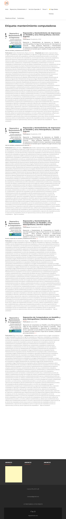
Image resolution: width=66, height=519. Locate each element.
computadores (47, 337)
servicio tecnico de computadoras (23, 111)
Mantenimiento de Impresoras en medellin (42, 75)
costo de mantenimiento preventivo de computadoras (23, 244)
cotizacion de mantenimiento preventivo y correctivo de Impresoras (32, 151)
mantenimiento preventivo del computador (48, 90)
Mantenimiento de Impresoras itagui (27, 79)
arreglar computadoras (11, 54)
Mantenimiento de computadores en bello (45, 260)
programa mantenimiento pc (20, 194)
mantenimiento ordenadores (46, 83)
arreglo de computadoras (24, 54)
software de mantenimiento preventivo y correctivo (24, 113)
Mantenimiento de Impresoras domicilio (38, 70)
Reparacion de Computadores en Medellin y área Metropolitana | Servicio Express (41, 318)
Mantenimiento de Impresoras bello (26, 69)
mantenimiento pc (41, 85)
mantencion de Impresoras (53, 61)
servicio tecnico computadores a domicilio (25, 301)
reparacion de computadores (49, 389)
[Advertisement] (13, 474)
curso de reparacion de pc (37, 57)
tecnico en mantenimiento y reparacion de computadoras (26, 118)
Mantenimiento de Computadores (29, 254)
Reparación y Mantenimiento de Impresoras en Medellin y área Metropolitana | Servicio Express (41, 35)
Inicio (6, 9)
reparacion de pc (9, 106)
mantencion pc (18, 62)
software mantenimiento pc (44, 113)
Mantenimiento (21, 53)
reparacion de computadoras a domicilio (23, 198)
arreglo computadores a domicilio (22, 242)
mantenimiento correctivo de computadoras (32, 157)
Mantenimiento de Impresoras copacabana (16, 70)
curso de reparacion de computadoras (21, 57)
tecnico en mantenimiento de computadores (38, 402)
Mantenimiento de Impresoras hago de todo (27, 172)
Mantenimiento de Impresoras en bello (28, 72)
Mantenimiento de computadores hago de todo (31, 267)
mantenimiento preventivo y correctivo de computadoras (20, 188)
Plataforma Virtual (10, 18)
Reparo (27, 53)
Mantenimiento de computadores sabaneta (21, 270)
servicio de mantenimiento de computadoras (16, 203)
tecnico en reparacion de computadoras (40, 403)
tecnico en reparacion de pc (20, 119)
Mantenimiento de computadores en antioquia (22, 260)
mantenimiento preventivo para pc (35, 92)
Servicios (31, 53)
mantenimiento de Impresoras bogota (45, 69)
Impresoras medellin (40, 61)
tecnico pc (30, 119)
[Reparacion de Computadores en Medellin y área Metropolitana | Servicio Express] (13, 324)
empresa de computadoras (52, 57)
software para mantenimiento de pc (24, 207)
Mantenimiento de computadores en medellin (16, 265)
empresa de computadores (20, 247)
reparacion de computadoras (40, 103)
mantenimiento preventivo (23, 87)
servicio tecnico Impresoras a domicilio (18, 206)
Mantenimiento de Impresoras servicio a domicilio (29, 175)
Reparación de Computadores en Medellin (16, 390)
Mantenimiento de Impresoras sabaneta (39, 80)
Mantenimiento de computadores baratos (15, 257)
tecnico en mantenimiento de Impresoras (15, 211)
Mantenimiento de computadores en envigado (25, 263)
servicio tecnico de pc (37, 111)
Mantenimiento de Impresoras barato (41, 67)
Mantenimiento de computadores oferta (26, 268)
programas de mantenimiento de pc (43, 101)
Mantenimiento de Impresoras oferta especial (16, 80)
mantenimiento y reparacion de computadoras (19, 191)
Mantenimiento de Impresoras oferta (47, 79)
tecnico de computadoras (30, 116)
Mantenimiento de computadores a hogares (22, 255)
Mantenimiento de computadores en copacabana (17, 262)
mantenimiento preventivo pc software (15, 93)
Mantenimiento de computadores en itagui (48, 263)
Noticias (51, 13)
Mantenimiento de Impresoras (33, 66)
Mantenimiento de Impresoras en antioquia (37, 165)
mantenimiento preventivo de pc (34, 88)
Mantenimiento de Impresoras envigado (38, 77)
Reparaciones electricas (46, 106)
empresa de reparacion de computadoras (28, 59)
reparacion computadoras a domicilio (23, 103)
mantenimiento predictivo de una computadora (19, 180)
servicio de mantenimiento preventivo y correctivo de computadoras (30, 109)
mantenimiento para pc (30, 85)
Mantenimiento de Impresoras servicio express (34, 82)
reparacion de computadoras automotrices (30, 105)
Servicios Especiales (34, 9)
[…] (30, 50)
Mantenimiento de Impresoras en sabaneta (16, 77)
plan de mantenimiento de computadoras (31, 98)
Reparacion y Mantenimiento (18, 9)
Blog (14, 335)
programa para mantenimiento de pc (24, 101)
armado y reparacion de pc (51, 53)
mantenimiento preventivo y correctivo (36, 93)
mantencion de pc (9, 62)
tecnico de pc (41, 116)
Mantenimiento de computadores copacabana (28, 258)
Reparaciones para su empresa (19, 108)
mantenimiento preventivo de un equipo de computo (23, 90)
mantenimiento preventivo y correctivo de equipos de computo (36, 95)
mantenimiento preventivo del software (15, 92)
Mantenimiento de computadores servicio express (18, 271)
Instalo (14, 53)
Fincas (44, 9)
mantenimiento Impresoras (32, 83)
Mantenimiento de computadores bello (37, 257)
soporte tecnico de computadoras (19, 209)
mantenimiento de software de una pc (14, 83)
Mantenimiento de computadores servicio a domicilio (46, 270)
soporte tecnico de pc (18, 116)
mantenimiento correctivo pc (40, 64)
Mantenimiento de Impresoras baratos (39, 162)
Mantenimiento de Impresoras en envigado (24, 169)
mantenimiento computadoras (30, 62)
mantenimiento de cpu (54, 64)
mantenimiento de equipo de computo (15, 66)
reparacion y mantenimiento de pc (30, 106)
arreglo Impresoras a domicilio (46, 54)
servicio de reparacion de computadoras (23, 204)
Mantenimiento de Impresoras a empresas (32, 160)
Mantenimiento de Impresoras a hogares (21, 67)
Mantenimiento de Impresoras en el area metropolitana (26, 74)
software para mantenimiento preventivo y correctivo (30, 114)
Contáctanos (20, 18)
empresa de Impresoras (11, 59)
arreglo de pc (34, 54)
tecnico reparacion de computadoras (42, 119)
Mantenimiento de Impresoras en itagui (20, 75)
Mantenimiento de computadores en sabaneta (40, 265)
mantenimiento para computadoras (14, 85)
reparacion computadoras (23, 196)
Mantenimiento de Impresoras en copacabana (27, 167)
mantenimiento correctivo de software (23, 64)
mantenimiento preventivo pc (51, 92)
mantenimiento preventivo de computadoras (42, 87)
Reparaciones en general (24, 201)
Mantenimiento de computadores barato (43, 255)
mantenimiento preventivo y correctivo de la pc (24, 190)
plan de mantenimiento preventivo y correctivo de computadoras (31, 100)
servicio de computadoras (33, 108)
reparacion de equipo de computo (50, 105)
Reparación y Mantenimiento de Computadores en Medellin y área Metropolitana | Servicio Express (37, 222)
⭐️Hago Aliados (53, 9)
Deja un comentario (19, 214)
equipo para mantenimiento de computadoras (23, 61)
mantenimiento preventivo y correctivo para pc (34, 96)
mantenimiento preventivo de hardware (15, 88)
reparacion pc (17, 106)
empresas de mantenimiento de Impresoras (32, 154)
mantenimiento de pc (51, 82)
